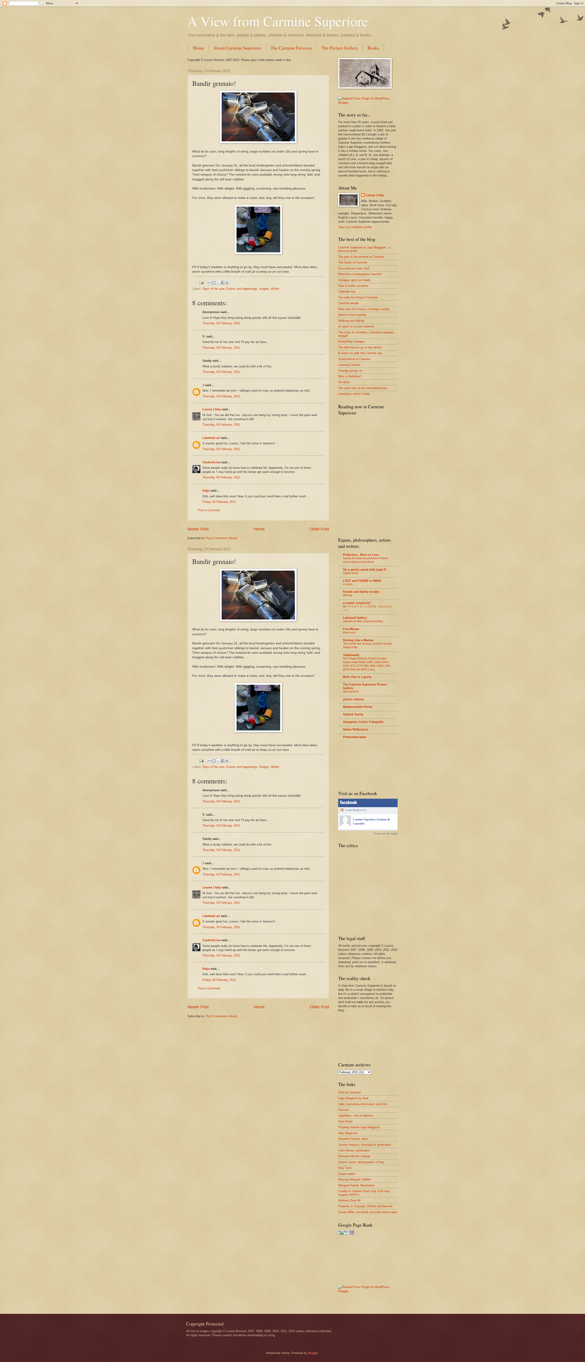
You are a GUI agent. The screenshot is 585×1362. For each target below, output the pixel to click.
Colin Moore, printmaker (354, 1150)
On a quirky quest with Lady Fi (364, 569)
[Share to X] (218, 282)
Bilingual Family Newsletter (356, 1185)
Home (198, 48)
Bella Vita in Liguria (357, 677)
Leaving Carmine (349, 364)
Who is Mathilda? (349, 376)
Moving (347, 595)
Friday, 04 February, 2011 (219, 501)
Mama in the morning (352, 314)
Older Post (319, 529)
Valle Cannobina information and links (363, 1104)
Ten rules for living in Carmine (358, 297)
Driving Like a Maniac (358, 640)
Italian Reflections (355, 729)
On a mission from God (353, 268)
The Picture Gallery (340, 48)
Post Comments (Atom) (221, 538)
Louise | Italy (211, 409)
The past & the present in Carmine (361, 256)
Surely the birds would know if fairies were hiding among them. (365, 560)
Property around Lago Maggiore (359, 1127)
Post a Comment (209, 510)
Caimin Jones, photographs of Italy (361, 1162)
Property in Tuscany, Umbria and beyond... (366, 1206)
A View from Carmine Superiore (277, 21)
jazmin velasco (353, 699)
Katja (206, 490)
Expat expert (346, 1173)
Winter (275, 288)
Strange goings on (350, 370)
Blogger (313, 1353)
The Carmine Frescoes (291, 48)
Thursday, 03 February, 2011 (221, 323)
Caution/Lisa (211, 462)
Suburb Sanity (353, 714)
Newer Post (198, 529)
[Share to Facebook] (222, 282)
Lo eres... (348, 584)
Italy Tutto (345, 1168)
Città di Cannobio (349, 1092)
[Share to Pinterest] (227, 282)
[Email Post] (201, 282)
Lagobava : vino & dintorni (355, 1115)
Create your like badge (386, 833)
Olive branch (351, 691)
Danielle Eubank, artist (353, 1139)
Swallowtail (351, 655)
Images (264, 288)
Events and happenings (241, 288)
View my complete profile (355, 227)
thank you (349, 632)
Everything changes (351, 341)
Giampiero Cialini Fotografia (363, 722)
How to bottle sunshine (353, 285)
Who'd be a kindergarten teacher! (360, 274)
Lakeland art (211, 438)
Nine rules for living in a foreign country (364, 309)
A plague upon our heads (354, 280)
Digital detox (351, 573)
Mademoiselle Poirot (357, 707)
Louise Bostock (353, 810)
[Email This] (209, 282)
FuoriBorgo (351, 629)
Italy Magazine (348, 1133)
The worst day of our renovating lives (362, 388)
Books (373, 48)
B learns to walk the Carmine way (360, 353)
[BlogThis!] (214, 282)
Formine (343, 1110)
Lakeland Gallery (355, 617)
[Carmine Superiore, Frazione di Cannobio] (345, 825)
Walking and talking (351, 320)
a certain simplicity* (357, 603)
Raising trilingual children (354, 1179)
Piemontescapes (354, 737)
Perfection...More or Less (361, 554)
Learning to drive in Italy (354, 393)
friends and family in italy (361, 591)
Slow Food (345, 1121)
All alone (344, 382)
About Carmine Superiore (237, 48)
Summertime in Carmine (354, 359)
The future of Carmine (352, 262)
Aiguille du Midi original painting (363, 621)
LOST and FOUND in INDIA (362, 580)
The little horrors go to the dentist (360, 347)
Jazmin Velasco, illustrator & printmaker (364, 1144)
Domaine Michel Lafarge (354, 1156)
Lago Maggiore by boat (353, 1098)
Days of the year (213, 288)
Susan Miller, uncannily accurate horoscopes (367, 1212)
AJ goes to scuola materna (356, 326)
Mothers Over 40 (349, 1200)
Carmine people (348, 303)
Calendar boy (347, 291)
